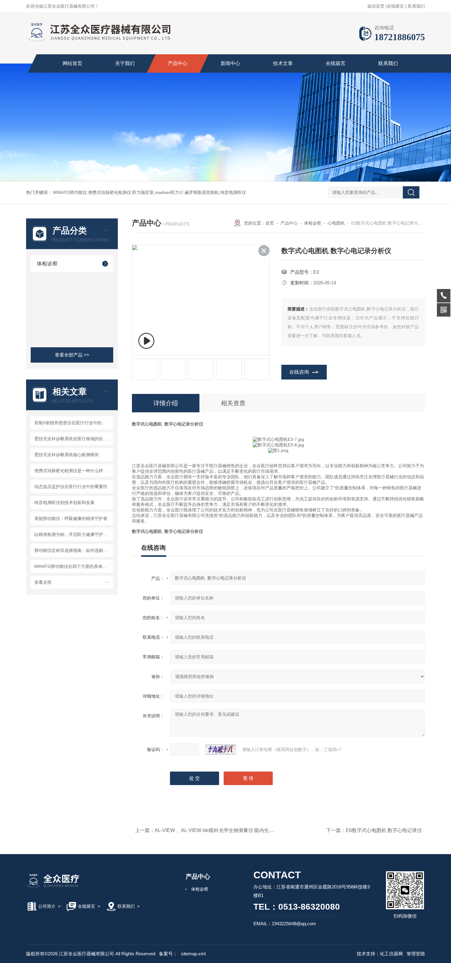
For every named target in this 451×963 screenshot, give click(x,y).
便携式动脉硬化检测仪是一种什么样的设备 (72, 470)
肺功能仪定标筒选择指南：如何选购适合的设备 (72, 550)
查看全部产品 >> (72, 354)
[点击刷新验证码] (220, 749)
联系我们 (416, 6)
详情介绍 (165, 403)
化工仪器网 (391, 953)
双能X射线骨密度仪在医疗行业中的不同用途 (72, 422)
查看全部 (43, 582)
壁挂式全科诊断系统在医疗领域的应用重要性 (72, 438)
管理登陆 (416, 953)
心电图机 (336, 223)
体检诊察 (47, 264)
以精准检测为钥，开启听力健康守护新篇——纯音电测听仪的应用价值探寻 (72, 534)
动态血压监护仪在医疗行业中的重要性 (70, 486)
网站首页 (72, 63)
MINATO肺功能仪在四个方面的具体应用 (72, 566)
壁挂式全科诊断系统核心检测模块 (66, 454)
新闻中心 (230, 63)
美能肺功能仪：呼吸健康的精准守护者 (70, 518)
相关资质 (233, 403)
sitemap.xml (193, 953)
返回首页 (375, 6)
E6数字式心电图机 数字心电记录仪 (384, 830)
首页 (269, 223)
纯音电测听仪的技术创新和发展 (64, 502)
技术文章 (283, 63)
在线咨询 (299, 372)
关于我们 (125, 63)
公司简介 (47, 906)
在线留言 (395, 6)
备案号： (168, 953)
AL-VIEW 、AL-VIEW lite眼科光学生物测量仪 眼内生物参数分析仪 (227, 830)
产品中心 (177, 63)
